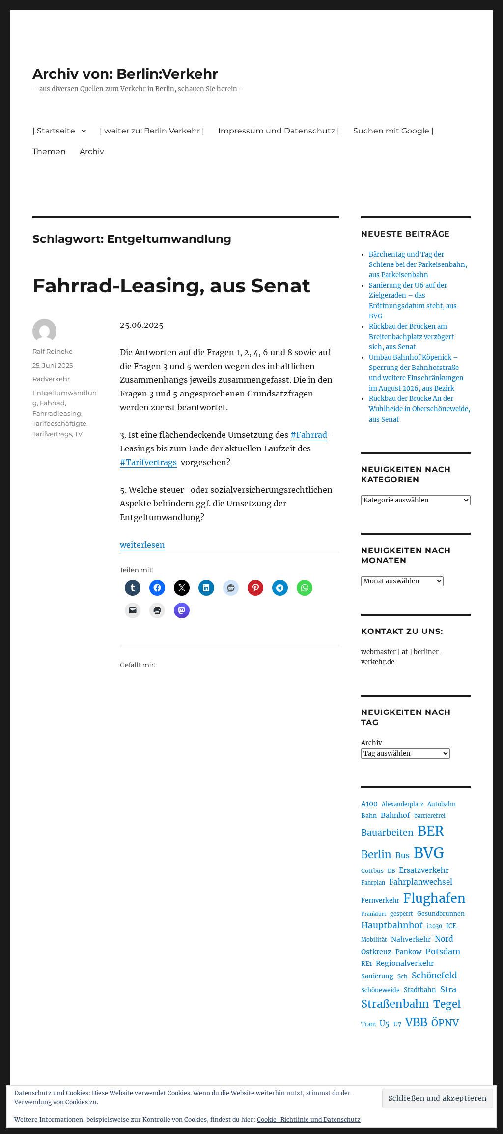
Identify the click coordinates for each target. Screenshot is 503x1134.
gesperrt (401, 913)
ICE (451, 926)
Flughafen (434, 898)
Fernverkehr (380, 900)
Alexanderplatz (402, 804)
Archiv (371, 743)
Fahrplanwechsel (420, 882)
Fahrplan (373, 882)
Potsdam (442, 951)
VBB (416, 1022)
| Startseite (53, 130)
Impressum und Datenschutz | (278, 130)
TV (79, 434)
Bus (402, 855)
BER (431, 831)
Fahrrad (52, 403)
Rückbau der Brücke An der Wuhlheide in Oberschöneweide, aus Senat (419, 409)
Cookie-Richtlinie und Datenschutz (309, 1119)
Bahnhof (395, 815)
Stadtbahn (420, 990)
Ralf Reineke (52, 351)
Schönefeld (434, 975)
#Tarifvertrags (148, 462)
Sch (402, 976)
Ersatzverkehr (424, 870)
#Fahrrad (308, 435)
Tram (368, 1024)
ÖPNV (445, 1023)
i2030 (434, 926)
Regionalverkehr (405, 963)
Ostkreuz (376, 952)
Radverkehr (51, 379)
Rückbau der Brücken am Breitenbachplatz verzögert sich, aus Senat (411, 336)
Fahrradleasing (56, 413)
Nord (444, 939)
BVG (429, 853)
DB (391, 871)
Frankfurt (373, 914)
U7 (397, 1024)
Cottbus (372, 870)
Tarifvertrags (52, 434)
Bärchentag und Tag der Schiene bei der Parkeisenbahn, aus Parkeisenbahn (418, 264)
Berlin (376, 854)
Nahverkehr (411, 939)
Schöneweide (380, 990)
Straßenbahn (395, 1004)
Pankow (408, 952)
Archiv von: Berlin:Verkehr (125, 73)
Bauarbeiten (387, 832)
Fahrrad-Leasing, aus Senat (171, 285)
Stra (448, 989)
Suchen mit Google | (393, 130)
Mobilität (374, 939)
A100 (369, 803)
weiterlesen (142, 545)
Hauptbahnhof (392, 925)
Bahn (369, 815)
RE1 (366, 963)
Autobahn (441, 804)
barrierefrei (430, 815)
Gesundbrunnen (441, 913)
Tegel (447, 1004)
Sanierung (377, 976)
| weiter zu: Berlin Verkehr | (152, 130)
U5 (385, 1023)
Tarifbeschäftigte (59, 423)
